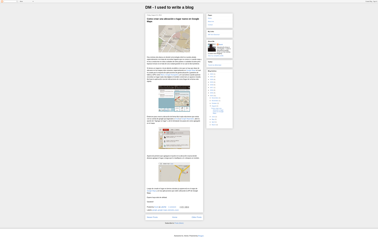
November (215, 100)
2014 (212, 95)
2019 (212, 82)
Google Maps (191, 70)
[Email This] (181, 207)
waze (177, 210)
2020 (212, 79)
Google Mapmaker (187, 119)
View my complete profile (215, 56)
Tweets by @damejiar (214, 65)
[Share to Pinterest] (188, 207)
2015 (212, 93)
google (154, 210)
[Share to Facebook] (186, 207)
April (213, 122)
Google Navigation (171, 75)
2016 (212, 90)
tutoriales (171, 210)
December (215, 98)
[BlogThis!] (182, 207)
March (214, 125)
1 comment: (172, 207)
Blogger (201, 236)
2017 (212, 87)
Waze (163, 75)
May (213, 119)
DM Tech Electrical (213, 34)
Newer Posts (152, 217)
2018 (212, 85)
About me (211, 21)
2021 (212, 76)
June (213, 116)
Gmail (177, 119)
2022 (212, 74)
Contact (210, 24)
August (214, 106)
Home (174, 217)
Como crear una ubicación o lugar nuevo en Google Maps (217, 110)
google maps (162, 210)
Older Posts (197, 217)
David (221, 44)
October (214, 103)
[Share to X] (184, 207)
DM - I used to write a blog (169, 7)
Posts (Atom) (179, 223)
